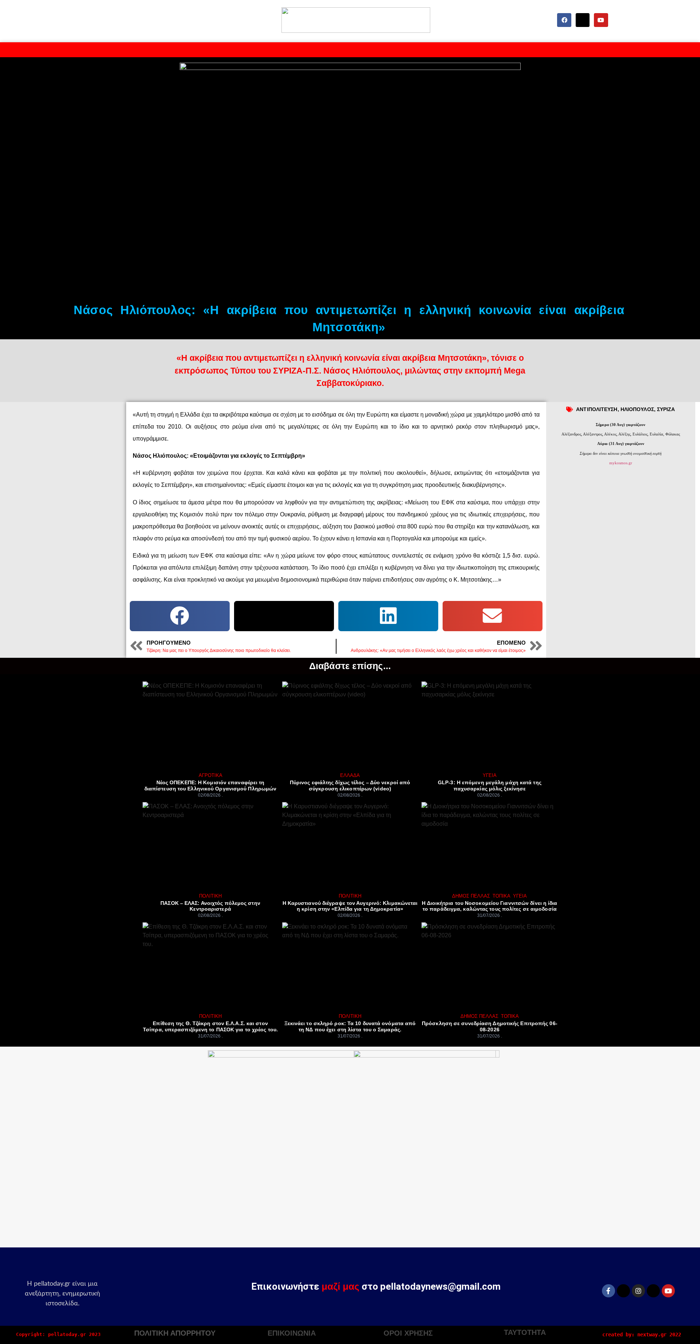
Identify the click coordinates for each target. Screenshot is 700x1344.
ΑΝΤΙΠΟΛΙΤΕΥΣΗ (596, 409)
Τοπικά (501, 896)
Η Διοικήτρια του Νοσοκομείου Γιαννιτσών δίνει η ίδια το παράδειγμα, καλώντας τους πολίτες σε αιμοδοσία (489, 906)
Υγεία (490, 775)
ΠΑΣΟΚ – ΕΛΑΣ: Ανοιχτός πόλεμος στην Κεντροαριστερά (210, 906)
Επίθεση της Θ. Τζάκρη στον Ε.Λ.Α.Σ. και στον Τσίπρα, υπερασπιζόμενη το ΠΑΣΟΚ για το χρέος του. (210, 1026)
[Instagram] (638, 1290)
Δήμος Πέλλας (471, 896)
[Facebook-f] (608, 1290)
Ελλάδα (350, 775)
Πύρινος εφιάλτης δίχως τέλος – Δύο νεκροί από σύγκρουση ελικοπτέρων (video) (350, 786)
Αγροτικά (210, 775)
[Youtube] (601, 20)
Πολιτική (210, 896)
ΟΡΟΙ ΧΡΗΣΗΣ (408, 1333)
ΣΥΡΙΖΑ (666, 409)
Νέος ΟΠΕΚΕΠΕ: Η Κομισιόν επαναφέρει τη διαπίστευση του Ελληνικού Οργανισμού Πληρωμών (210, 786)
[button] (180, 616)
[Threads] (653, 1290)
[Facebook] (564, 20)
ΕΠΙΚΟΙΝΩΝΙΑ (292, 1333)
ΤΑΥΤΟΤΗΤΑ (525, 1332)
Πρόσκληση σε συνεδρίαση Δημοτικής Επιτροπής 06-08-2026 (489, 1026)
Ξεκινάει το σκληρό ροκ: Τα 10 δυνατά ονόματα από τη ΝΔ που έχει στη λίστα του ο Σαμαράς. (350, 1026)
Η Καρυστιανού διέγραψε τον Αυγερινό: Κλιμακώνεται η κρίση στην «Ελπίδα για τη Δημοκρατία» (350, 906)
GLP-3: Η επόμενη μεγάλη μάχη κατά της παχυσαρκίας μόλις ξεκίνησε (489, 786)
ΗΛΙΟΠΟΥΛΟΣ (637, 409)
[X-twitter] (583, 20)
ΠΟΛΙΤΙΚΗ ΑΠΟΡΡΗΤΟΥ (174, 1333)
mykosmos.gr (620, 463)
